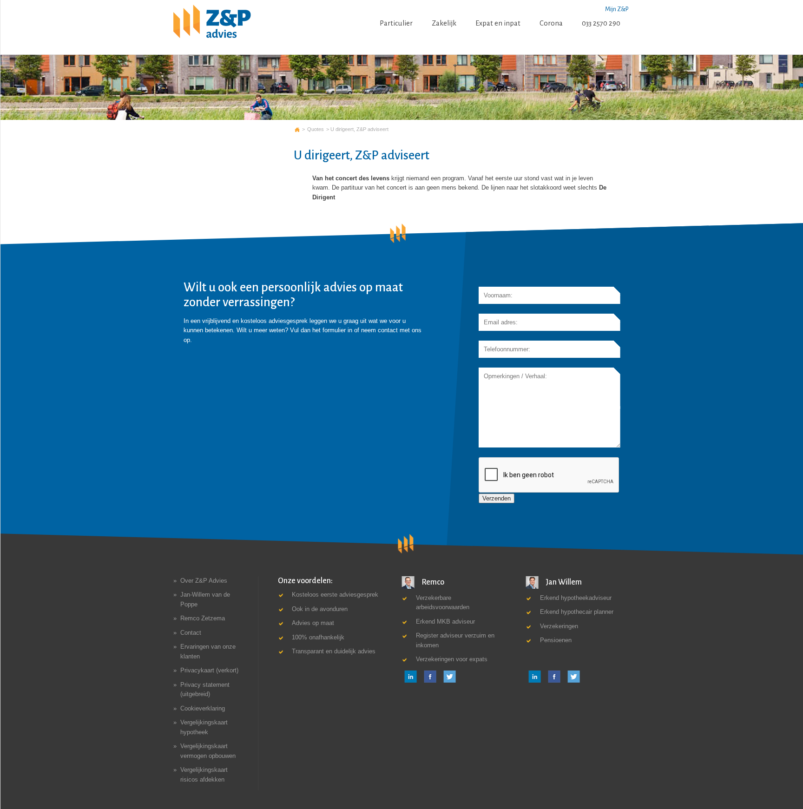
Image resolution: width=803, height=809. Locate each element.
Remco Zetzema (202, 618)
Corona (551, 23)
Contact (190, 632)
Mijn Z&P (616, 9)
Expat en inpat (497, 23)
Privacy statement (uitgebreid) (205, 689)
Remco (432, 582)
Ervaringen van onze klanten (208, 652)
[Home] (212, 22)
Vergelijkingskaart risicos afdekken (204, 774)
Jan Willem (563, 582)
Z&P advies (297, 129)
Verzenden (496, 498)
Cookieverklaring (202, 708)
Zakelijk (444, 23)
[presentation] (549, 475)
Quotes (315, 129)
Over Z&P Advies (203, 580)
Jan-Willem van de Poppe (205, 600)
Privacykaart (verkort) (209, 670)
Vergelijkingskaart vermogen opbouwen (208, 751)
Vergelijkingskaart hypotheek (204, 727)
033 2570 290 (601, 23)
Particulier (396, 23)
